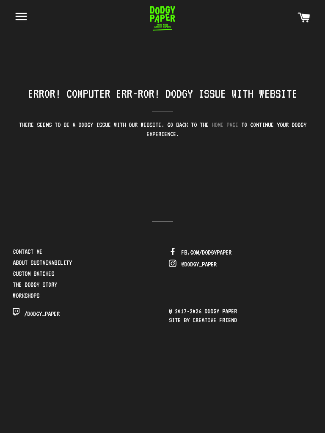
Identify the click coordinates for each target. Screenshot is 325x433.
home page (225, 125)
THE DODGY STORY (35, 284)
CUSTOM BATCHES (33, 273)
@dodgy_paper (197, 264)
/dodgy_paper (40, 314)
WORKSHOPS (26, 295)
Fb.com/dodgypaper (204, 252)
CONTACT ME (27, 251)
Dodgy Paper (220, 311)
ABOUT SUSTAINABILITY (42, 262)
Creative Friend (215, 320)
